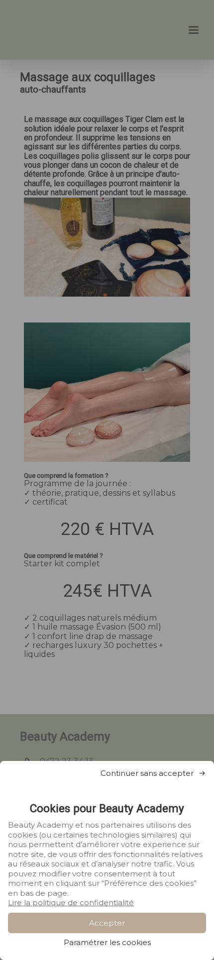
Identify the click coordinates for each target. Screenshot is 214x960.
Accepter (107, 923)
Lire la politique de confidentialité (71, 902)
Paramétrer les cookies (107, 942)
